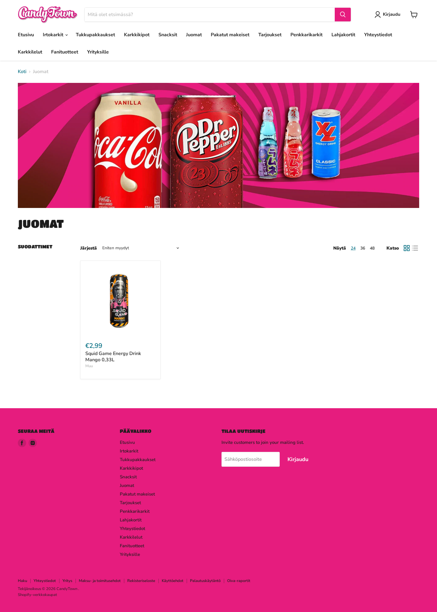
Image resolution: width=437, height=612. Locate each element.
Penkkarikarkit (306, 34)
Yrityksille (98, 52)
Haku (22, 580)
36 (362, 248)
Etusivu (26, 34)
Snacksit (167, 34)
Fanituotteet (64, 52)
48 (372, 248)
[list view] (415, 248)
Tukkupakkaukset (95, 34)
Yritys (67, 580)
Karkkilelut (30, 52)
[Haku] (343, 14)
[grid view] (407, 248)
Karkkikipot (137, 34)
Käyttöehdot (172, 580)
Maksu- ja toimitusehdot (100, 580)
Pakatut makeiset (230, 34)
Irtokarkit (54, 34)
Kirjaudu (391, 14)
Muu (89, 366)
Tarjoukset (270, 34)
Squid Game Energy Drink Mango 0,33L (113, 356)
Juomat (194, 34)
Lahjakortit (343, 34)
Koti (22, 71)
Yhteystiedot (378, 34)
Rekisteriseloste (141, 580)
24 (353, 248)
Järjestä (88, 248)
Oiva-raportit (238, 580)
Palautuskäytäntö (205, 580)
